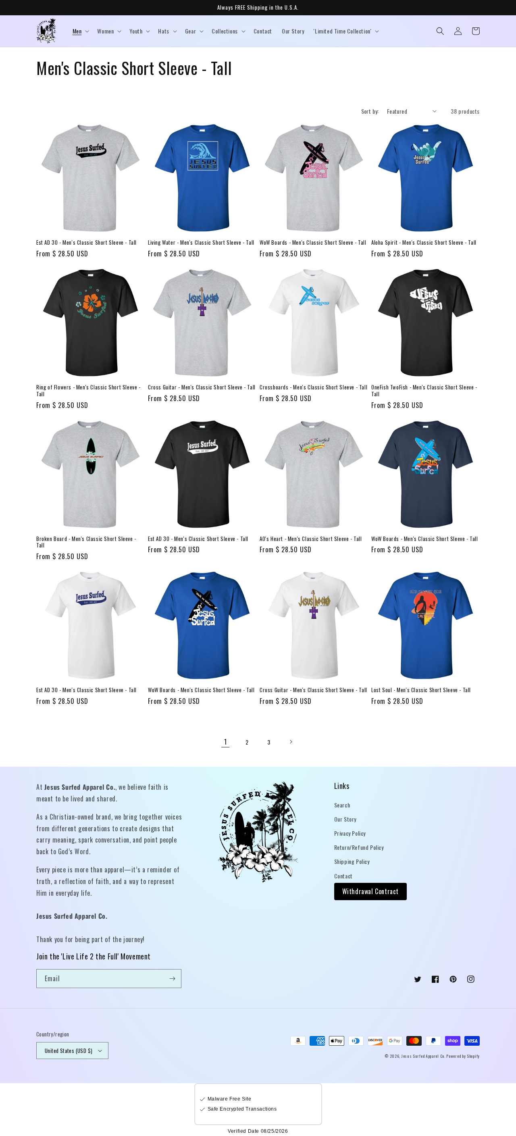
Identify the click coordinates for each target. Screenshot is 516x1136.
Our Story (345, 819)
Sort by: (370, 111)
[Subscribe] (172, 978)
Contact (343, 876)
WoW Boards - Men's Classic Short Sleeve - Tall (313, 242)
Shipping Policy (352, 861)
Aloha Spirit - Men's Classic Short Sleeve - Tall (423, 242)
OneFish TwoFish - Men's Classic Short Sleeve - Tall (424, 390)
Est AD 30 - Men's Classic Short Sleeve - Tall (86, 242)
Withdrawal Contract (370, 891)
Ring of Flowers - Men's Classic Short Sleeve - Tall (88, 390)
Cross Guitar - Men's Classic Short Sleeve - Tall (202, 387)
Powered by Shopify (463, 1056)
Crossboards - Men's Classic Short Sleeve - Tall (313, 387)
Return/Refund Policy (359, 847)
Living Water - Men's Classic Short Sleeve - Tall (201, 242)
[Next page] (291, 742)
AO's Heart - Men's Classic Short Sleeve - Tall (311, 538)
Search (342, 805)
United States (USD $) (68, 1051)
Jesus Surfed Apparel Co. (424, 1056)
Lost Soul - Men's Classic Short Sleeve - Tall (421, 690)
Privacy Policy (350, 833)
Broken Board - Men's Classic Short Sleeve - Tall (86, 542)
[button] (80, 31)
